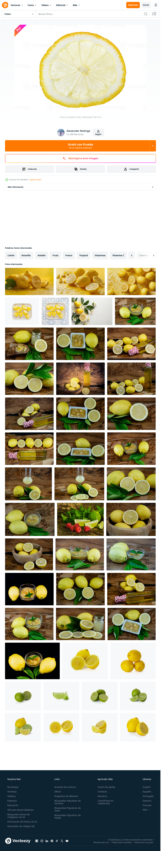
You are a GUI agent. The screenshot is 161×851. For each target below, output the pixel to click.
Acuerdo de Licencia (64, 786)
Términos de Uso (99, 842)
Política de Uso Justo (141, 842)
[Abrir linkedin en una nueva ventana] (47, 841)
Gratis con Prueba (79, 146)
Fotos (31, 5)
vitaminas (100, 255)
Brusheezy (12, 786)
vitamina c (118, 255)
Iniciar (144, 5)
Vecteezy (11, 791)
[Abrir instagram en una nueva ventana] (42, 841)
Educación (12, 805)
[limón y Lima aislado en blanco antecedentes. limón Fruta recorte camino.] (23, 727)
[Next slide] (149, 255)
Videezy (11, 796)
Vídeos (45, 5)
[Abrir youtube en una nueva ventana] (67, 841)
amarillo (26, 255)
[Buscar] (143, 14)
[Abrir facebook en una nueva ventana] (37, 841)
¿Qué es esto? (35, 179)
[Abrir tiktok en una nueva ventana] (57, 841)
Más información (15, 187)
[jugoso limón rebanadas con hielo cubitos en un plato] (55, 311)
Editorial (60, 5)
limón (11, 255)
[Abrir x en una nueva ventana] (62, 841)
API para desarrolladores (20, 809)
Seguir (97, 134)
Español (145, 791)
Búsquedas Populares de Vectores (66, 802)
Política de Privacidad (119, 842)
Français (145, 805)
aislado (42, 255)
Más (75, 5)
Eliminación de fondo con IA (22, 821)
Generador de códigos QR (20, 826)
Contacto (100, 791)
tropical (83, 255)
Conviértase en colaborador (104, 802)
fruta (55, 255)
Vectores (15, 5)
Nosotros (100, 796)
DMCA (56, 791)
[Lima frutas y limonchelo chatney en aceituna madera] (135, 311)
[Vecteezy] (5, 5)
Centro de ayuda (105, 786)
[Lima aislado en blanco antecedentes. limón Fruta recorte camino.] (23, 696)
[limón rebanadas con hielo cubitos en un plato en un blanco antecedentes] (22, 311)
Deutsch (145, 800)
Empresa (11, 800)
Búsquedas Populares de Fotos (66, 809)
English (145, 786)
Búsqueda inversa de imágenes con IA (18, 816)
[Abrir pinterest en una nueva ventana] (52, 841)
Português (146, 796)
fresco (68, 255)
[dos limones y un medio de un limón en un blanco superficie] (92, 311)
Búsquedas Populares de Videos (66, 816)
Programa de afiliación (65, 796)
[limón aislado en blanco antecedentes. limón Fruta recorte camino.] (85, 661)
